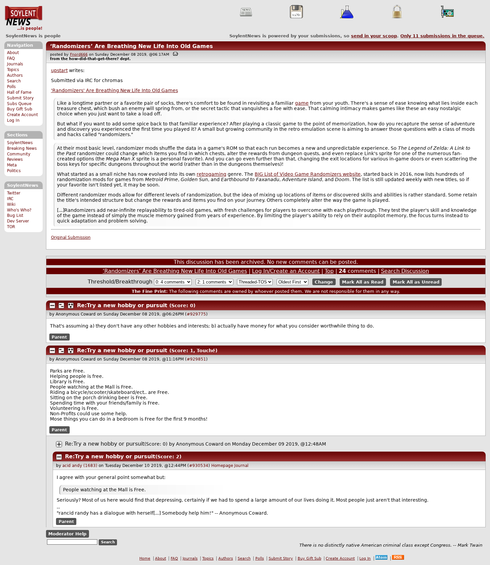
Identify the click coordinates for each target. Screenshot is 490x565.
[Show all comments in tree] (71, 306)
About (13, 52)
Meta (12, 165)
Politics (14, 170)
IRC (10, 198)
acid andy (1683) (79, 465)
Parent (59, 337)
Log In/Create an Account (286, 271)
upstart (59, 70)
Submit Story (20, 98)
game (302, 103)
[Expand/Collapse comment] (52, 306)
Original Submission (71, 237)
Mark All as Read (362, 282)
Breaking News (22, 148)
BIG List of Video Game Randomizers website (308, 174)
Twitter (13, 193)
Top (329, 271)
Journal (241, 465)
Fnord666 (79, 54)
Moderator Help (67, 533)
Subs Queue (19, 103)
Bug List (15, 215)
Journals (15, 64)
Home (144, 558)
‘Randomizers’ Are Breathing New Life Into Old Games (131, 46)
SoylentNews (23, 18)
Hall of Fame (19, 92)
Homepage (222, 465)
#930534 (198, 465)
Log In (13, 120)
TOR (11, 226)
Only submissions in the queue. (442, 35)
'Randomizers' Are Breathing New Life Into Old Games (114, 90)
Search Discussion (405, 271)
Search (14, 81)
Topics (13, 69)
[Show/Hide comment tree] (61, 306)
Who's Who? (19, 210)
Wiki (11, 204)
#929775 (196, 314)
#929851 (196, 359)
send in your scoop (374, 35)
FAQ (11, 58)
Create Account (22, 114)
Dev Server (18, 221)
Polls (11, 86)
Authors (15, 75)
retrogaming (211, 174)
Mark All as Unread (416, 282)
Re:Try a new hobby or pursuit (122, 305)
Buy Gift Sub (19, 109)
